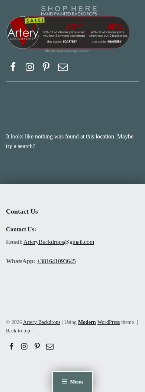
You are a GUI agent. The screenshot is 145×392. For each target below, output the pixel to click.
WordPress (108, 322)
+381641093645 (56, 261)
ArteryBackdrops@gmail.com (58, 242)
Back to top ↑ (20, 331)
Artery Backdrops (41, 322)
